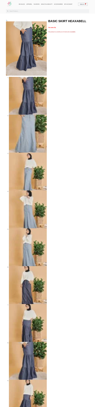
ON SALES (22, 4)
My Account (68, 4)
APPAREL (29, 4)
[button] (6, 20)
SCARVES (37, 4)
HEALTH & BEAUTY (46, 4)
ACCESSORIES (58, 4)
